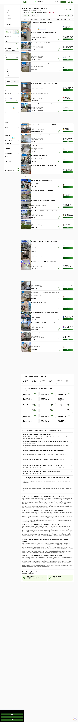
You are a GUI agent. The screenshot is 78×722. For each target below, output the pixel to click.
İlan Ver (63, 1)
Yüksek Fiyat (70, 19)
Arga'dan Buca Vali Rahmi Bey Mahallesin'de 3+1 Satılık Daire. (44, 124)
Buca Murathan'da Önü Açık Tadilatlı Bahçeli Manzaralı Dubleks (44, 312)
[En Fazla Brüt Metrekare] (18, 85)
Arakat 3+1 (33, 251)
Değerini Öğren (56, 1)
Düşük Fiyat (63, 19)
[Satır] (68, 15)
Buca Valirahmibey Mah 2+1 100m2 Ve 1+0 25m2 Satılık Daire (44, 165)
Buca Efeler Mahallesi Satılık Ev (62, 416)
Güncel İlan (56, 19)
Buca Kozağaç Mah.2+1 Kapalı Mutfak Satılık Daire (42, 190)
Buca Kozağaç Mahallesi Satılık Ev (44, 399)
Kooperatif (9, 18)
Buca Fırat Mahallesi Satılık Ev (44, 410)
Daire (8, 10)
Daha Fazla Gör (47, 425)
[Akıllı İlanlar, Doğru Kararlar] (39, 2)
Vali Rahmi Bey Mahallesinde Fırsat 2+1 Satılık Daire (42, 22)
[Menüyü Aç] (5, 2)
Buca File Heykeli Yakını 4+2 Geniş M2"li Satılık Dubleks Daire (44, 32)
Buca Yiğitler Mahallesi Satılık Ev (44, 416)
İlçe (5, 43)
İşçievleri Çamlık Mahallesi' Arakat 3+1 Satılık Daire (42, 180)
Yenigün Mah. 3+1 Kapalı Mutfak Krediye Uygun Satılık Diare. (44, 322)
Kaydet (66, 9)
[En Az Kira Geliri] (5, 102)
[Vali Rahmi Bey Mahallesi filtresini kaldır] (46, 12)
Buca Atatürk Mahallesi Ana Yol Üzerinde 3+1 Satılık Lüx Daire (44, 241)
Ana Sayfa (24, 6)
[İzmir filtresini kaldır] (26, 12)
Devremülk (9, 17)
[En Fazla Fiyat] (18, 59)
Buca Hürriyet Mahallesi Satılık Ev (44, 405)
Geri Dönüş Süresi (34, 19)
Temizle (17, 39)
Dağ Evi (8, 15)
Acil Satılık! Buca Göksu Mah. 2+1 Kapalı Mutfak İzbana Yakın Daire (45, 332)
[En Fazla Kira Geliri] (18, 102)
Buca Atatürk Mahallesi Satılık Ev (27, 394)
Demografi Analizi (31, 576)
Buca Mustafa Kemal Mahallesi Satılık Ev (61, 399)
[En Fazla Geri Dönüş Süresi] (18, 111)
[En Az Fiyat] (5, 59)
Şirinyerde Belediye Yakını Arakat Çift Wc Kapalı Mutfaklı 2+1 (44, 103)
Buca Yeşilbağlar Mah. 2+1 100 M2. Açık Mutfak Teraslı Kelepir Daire (45, 292)
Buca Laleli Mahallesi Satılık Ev (27, 421)
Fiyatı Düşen (49, 19)
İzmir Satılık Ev (35, 6)
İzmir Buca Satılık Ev (44, 6)
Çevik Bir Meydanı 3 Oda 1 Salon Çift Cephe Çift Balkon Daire (44, 83)
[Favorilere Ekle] (59, 29)
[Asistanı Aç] (75, 718)
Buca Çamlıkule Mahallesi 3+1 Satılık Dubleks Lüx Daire (43, 200)
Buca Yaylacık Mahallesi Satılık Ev (27, 405)
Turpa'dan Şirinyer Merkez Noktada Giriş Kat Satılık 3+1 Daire (44, 63)
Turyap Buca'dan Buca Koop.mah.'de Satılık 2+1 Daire (42, 282)
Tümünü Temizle (51, 12)
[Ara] (24, 2)
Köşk (8, 20)
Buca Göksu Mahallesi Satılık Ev (27, 410)
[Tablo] (72, 15)
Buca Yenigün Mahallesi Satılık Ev (62, 410)
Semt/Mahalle (8, 48)
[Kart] (70, 15)
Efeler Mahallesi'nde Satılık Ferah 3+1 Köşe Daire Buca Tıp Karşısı (45, 210)
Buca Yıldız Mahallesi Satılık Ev (62, 405)
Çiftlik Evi (9, 13)
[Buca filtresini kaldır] (32, 12)
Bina (8, 12)
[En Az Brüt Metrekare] (5, 85)
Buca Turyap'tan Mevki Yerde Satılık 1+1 (39, 155)
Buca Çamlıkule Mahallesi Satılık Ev (62, 421)
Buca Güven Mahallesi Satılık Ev (44, 421)
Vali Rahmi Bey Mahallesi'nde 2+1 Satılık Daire (41, 52)
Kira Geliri (43, 19)
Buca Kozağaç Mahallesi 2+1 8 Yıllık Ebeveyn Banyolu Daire (44, 261)
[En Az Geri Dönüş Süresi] (5, 111)
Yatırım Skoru (26, 19)
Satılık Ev (29, 6)
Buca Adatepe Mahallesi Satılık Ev (62, 394)
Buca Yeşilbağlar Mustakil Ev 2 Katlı (38, 302)
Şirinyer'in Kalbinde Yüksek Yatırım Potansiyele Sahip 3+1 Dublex (45, 134)
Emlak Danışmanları (57, 576)
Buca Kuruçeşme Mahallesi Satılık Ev (44, 394)
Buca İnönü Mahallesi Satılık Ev (27, 416)
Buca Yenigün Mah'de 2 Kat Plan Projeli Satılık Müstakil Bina (44, 343)
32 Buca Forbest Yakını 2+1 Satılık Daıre (39, 93)
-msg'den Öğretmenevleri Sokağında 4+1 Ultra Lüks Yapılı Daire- (45, 145)
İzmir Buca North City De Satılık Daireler (39, 220)
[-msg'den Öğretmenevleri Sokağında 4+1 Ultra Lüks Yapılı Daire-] (26, 149)
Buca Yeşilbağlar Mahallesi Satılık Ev (27, 399)
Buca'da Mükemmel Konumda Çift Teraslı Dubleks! (42, 42)
